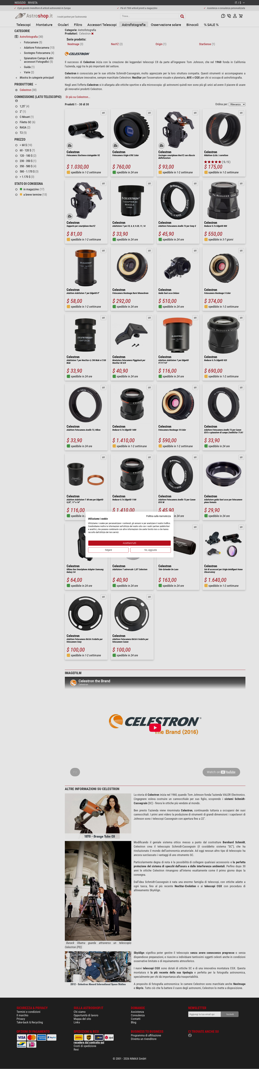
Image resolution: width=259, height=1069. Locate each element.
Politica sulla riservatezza (158, 516)
